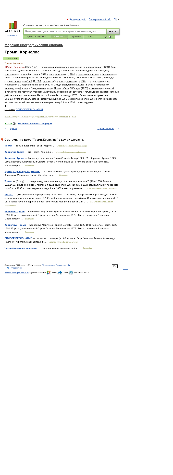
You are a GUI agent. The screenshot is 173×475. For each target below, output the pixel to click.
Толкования (59, 37)
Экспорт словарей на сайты (17, 273)
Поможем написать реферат (35, 123)
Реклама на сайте (63, 265)
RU (115, 19)
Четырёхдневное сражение (21, 248)
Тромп (13, 128)
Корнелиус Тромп (15, 225)
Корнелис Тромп (14, 152)
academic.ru (12, 35)
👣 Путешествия (14, 268)
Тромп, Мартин (105, 128)
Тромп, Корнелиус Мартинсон (22, 171)
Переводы (76, 37)
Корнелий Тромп (14, 211)
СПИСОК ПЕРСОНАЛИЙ (18, 238)
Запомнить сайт (78, 19)
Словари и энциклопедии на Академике (51, 25)
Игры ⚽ (107, 37)
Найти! (113, 31)
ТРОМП (9, 194)
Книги (91, 37)
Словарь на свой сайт (100, 19)
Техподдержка (48, 265)
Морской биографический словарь (37, 37)
